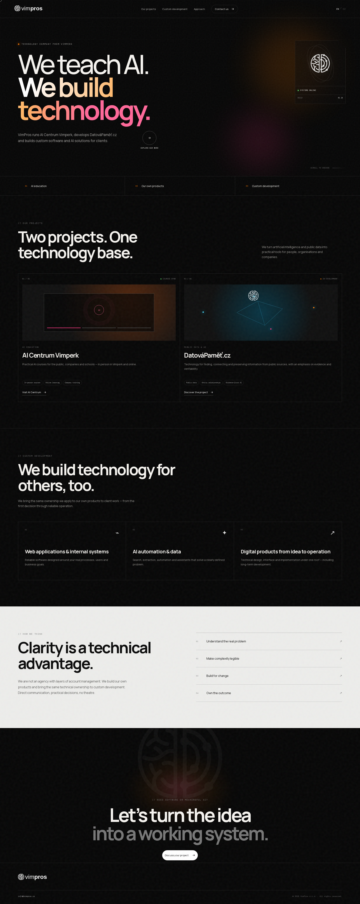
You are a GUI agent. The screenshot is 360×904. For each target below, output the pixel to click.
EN (337, 9)
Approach (199, 9)
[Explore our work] (149, 138)
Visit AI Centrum (31, 392)
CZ (344, 9)
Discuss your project (177, 855)
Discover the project (196, 392)
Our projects (148, 9)
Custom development (175, 9)
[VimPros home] (28, 9)
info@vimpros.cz (26, 896)
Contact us (221, 9)
